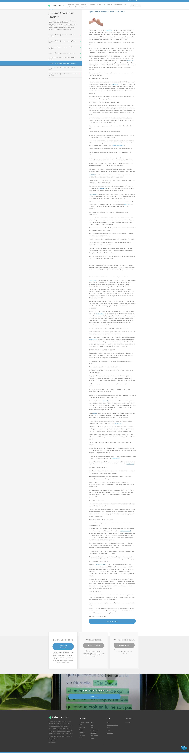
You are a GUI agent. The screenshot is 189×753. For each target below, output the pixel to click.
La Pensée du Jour (72, 7)
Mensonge (82, 735)
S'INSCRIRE (94, 696)
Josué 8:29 (130, 60)
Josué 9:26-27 (93, 339)
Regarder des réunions (120, 4)
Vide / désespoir (95, 730)
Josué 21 (94, 413)
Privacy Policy (52, 740)
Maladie (93, 727)
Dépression (82, 732)
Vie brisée (81, 738)
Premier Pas (110, 733)
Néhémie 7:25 (116, 458)
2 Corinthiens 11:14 (118, 145)
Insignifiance (82, 727)
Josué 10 (105, 401)
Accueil (108, 722)
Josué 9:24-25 (100, 314)
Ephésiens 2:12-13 (125, 531)
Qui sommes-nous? (107, 4)
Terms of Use (52, 742)
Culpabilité (93, 733)
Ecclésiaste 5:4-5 (102, 188)
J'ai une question (93, 645)
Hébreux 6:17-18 (101, 564)
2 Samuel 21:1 (118, 423)
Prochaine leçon (112, 621)
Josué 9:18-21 (93, 280)
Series (108, 730)
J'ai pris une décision (63, 646)
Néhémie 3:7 (130, 464)
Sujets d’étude (91, 4)
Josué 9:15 (92, 175)
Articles (99, 4)
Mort (92, 725)
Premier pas (83, 4)
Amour (92, 738)
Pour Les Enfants (83, 7)
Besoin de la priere (124, 645)
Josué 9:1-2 (109, 30)
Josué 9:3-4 (115, 84)
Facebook (127, 722)
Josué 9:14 (127, 204)
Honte (92, 722)
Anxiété (81, 730)
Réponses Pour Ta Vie (73, 4)
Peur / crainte (94, 735)
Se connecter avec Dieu (84, 723)
